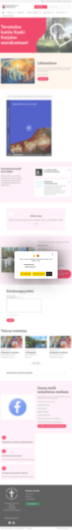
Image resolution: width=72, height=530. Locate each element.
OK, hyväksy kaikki (26, 274)
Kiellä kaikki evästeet (39, 274)
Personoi (49, 274)
